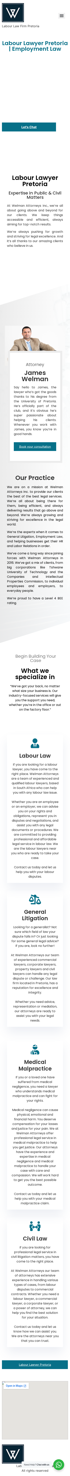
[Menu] (61, 16)
